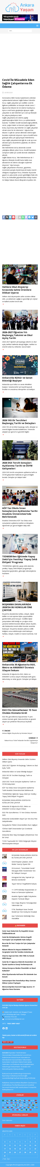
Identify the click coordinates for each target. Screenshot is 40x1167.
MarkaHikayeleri (7, 1069)
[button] (36, 25)
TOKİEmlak (31, 1078)
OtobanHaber (15, 1067)
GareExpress (32, 1083)
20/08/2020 (8, 92)
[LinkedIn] (6, 1028)
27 (20, 1152)
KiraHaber (24, 1067)
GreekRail (30, 1085)
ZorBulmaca (14, 1076)
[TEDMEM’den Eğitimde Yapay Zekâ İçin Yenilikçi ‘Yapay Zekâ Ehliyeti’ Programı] (20, 544)
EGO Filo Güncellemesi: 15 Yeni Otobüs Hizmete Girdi (19, 711)
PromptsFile (32, 1087)
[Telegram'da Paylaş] (29, 217)
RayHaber (21, 925)
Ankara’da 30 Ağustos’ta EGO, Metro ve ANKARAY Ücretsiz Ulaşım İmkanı (19, 667)
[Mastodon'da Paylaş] (26, 217)
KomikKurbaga (18, 1074)
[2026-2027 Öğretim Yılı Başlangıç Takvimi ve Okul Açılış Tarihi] (20, 320)
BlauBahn (24, 1083)
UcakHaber (14, 1062)
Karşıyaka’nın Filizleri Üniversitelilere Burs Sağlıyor (19, 825)
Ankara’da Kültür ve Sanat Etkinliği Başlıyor (17, 379)
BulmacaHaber (19, 1069)
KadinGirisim (6, 1057)
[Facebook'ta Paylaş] (3, 217)
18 (10, 1149)
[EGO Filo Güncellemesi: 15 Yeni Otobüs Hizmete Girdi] (20, 698)
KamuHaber (6, 1062)
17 (5, 1149)
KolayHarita (27, 1074)
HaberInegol (6, 1067)
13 (20, 1145)
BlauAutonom (22, 1085)
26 (15, 1152)
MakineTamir (23, 1062)
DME (16, 1087)
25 (10, 1152)
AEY (29, 1067)
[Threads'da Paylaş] (35, 217)
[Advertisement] (20, 57)
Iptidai (30, 1062)
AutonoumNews (15, 1083)
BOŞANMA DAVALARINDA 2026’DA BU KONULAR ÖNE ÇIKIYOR (17, 607)
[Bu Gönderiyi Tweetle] (7, 217)
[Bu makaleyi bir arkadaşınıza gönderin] (16, 217)
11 (10, 1145)
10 (5, 1145)
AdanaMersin (25, 1057)
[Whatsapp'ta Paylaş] (23, 217)
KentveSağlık (23, 1076)
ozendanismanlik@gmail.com (14, 1019)
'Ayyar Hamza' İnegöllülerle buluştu (24, 884)
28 (25, 1152)
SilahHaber (6, 1064)
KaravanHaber (17, 1060)
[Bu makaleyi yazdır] (19, 217)
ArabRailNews (7, 1085)
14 (25, 1145)
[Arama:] (20, 31)
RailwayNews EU (7, 1090)
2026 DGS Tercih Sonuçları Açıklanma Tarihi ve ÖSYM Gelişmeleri (17, 465)
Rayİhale (16, 1078)
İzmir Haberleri (7, 1120)
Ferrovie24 (5, 1087)
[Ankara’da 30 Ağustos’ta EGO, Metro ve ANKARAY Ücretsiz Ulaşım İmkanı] (20, 652)
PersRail (15, 1085)
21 (25, 1149)
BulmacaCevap (7, 1074)
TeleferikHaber (21, 1053)
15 (30, 1145)
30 (35, 1152)
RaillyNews (6, 1083)
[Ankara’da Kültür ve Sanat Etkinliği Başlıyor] (20, 365)
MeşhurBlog (24, 1078)
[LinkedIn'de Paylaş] (10, 217)
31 (5, 1156)
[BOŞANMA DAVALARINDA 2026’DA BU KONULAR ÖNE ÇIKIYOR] (20, 592)
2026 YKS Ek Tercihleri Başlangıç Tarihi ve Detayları (19, 422)
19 (15, 1149)
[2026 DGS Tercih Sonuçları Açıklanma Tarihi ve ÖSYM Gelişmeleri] (20, 450)
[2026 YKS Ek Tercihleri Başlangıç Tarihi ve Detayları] (20, 408)
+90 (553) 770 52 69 (10, 1017)
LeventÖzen (27, 1055)
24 (5, 1152)
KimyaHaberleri (17, 1055)
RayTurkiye (6, 1076)
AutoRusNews (23, 1087)
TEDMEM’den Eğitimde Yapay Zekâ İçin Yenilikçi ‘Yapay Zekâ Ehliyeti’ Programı (19, 559)
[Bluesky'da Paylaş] (32, 217)
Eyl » (8, 1159)
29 (30, 1152)
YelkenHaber (26, 1060)
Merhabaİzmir (7, 1060)
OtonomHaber (7, 1055)
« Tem (4, 1159)
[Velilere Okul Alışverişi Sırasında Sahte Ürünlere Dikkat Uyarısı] (20, 274)
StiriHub (12, 1087)
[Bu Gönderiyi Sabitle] (13, 217)
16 (35, 1145)
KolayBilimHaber (28, 1064)
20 (20, 1149)
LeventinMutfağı (7, 1078)
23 (35, 1149)
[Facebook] (3, 1028)
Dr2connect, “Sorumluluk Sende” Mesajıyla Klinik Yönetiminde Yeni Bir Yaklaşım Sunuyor (23, 870)
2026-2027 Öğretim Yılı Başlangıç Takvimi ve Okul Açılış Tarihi (17, 335)
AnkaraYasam (16, 1057)
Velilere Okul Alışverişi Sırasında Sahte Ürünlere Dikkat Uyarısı (16, 289)
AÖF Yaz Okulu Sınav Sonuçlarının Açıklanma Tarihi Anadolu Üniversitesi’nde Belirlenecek (20, 512)
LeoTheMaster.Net (16, 1064)
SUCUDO (5, 1053)
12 (15, 1145)
